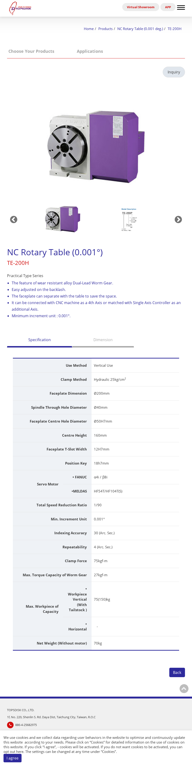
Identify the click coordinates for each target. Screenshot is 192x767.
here (19, 751)
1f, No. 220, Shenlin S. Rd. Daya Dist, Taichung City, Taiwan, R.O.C (51, 717)
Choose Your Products (31, 51)
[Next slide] (178, 219)
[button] (62, 219)
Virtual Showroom (141, 7)
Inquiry (174, 72)
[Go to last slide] (14, 219)
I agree (12, 758)
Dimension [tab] (103, 339)
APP (168, 7)
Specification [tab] (39, 339)
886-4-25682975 (26, 725)
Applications (90, 51)
